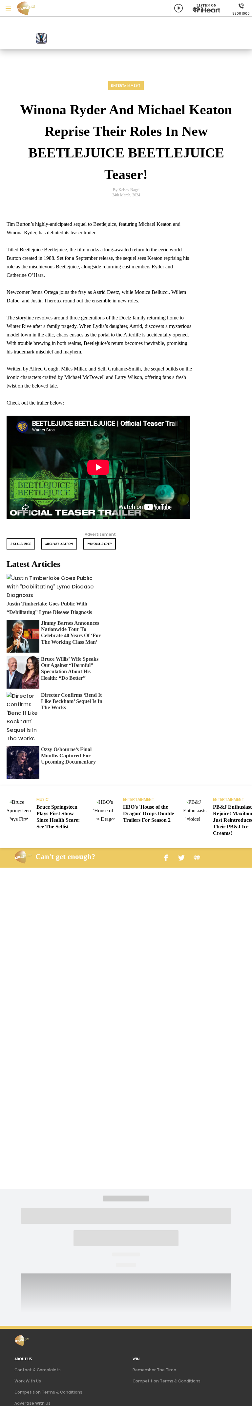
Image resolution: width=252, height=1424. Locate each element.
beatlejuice (20, 543)
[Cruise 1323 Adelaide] (29, 8)
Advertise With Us (32, 1403)
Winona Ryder (99, 543)
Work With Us (27, 1381)
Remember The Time (154, 1370)
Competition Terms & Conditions (48, 1392)
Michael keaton (59, 543)
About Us (23, 1359)
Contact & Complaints (37, 1370)
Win (136, 1359)
